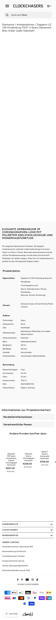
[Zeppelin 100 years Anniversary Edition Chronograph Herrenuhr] (11, 444)
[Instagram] (32, 580)
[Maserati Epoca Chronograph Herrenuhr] (28, 444)
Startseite (8, 24)
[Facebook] (17, 580)
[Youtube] (27, 580)
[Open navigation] (7, 6)
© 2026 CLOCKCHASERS (28, 584)
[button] (9, 111)
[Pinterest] (21, 580)
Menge (5, 144)
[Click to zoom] (49, 48)
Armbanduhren (25, 24)
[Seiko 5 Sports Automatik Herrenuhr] (44, 443)
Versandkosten (28, 131)
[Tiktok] (37, 580)
